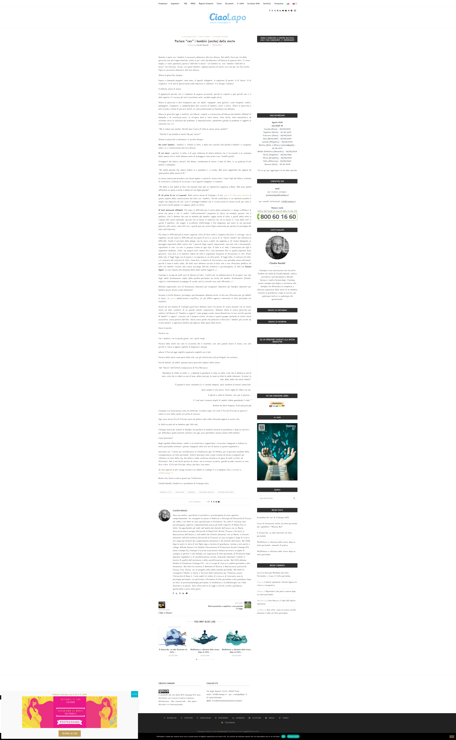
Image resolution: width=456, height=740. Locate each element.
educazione (180, 492)
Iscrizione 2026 (253, 3)
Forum (219, 3)
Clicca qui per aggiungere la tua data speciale (277, 170)
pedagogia (191, 492)
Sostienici (267, 3)
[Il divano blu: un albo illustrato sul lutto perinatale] (173, 636)
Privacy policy (293, 736)
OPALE (193, 3)
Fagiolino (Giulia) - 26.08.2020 (277, 132)
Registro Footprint (206, 3)
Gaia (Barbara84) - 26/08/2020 (277, 138)
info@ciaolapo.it (166, 473)
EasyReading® (222, 731)
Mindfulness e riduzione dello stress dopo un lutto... (204, 650)
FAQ (185, 3)
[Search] (296, 3)
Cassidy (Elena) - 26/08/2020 (277, 129)
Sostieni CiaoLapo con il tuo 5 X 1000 (69, 694)
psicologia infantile (206, 492)
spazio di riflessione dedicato (236, 195)
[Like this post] (208, 501)
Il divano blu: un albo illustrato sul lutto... (173, 650)
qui (216, 269)
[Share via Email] (219, 501)
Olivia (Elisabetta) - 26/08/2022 (277, 157)
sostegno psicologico (226, 492)
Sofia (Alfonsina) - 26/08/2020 (277, 161)
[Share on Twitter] (214, 501)
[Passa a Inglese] (294, 3)
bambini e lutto (166, 492)
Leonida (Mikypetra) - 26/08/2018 (277, 141)
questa (173, 298)
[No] (451, 736)
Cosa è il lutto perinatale (279, 576)
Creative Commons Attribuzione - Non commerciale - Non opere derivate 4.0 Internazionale (178, 701)
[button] (162, 643)
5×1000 (240, 3)
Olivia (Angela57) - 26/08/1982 (277, 154)
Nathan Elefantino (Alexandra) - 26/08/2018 (277, 151)
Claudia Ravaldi (202, 45)
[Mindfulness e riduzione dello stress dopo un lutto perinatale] (236, 636)
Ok (283, 736)
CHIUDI (134, 694)
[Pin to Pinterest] (216, 501)
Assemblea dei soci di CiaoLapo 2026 (273, 517)
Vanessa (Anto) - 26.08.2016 (277, 164)
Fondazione (163, 3)
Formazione (278, 3)
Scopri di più (69, 733)
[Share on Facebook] (211, 501)
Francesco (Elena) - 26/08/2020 (277, 135)
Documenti (229, 3)
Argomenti (175, 3)
